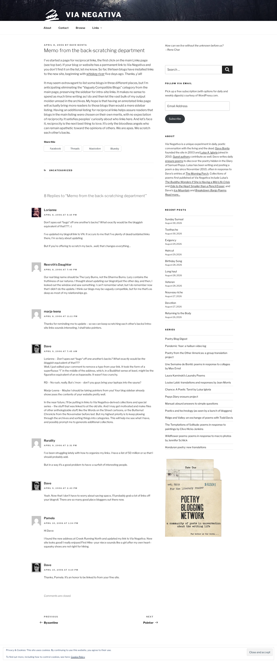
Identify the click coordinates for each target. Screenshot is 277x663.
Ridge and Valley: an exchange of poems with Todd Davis (199, 417)
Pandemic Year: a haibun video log (185, 346)
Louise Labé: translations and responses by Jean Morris (198, 382)
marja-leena (52, 311)
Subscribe (175, 118)
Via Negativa (94, 15)
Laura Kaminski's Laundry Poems (185, 375)
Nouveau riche (174, 292)
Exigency (170, 240)
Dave (47, 346)
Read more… (172, 194)
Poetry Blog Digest (176, 338)
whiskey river (95, 74)
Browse (80, 27)
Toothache (171, 229)
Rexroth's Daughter (58, 264)
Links (95, 27)
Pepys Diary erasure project (181, 396)
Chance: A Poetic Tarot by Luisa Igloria (188, 389)
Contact (63, 27)
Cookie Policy (78, 656)
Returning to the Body (178, 313)
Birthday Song (173, 261)
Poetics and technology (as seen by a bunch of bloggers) (198, 410)
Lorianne (50, 210)
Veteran (170, 281)
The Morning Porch (197, 173)
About (47, 27)
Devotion (170, 302)
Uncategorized (61, 170)
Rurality (49, 440)
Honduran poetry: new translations (185, 447)
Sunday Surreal (174, 219)
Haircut (169, 250)
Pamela (49, 518)
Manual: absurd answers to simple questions (191, 403)
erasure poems (174, 160)
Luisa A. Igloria (209, 152)
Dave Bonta (78, 45)
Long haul (171, 271)
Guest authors (181, 156)
